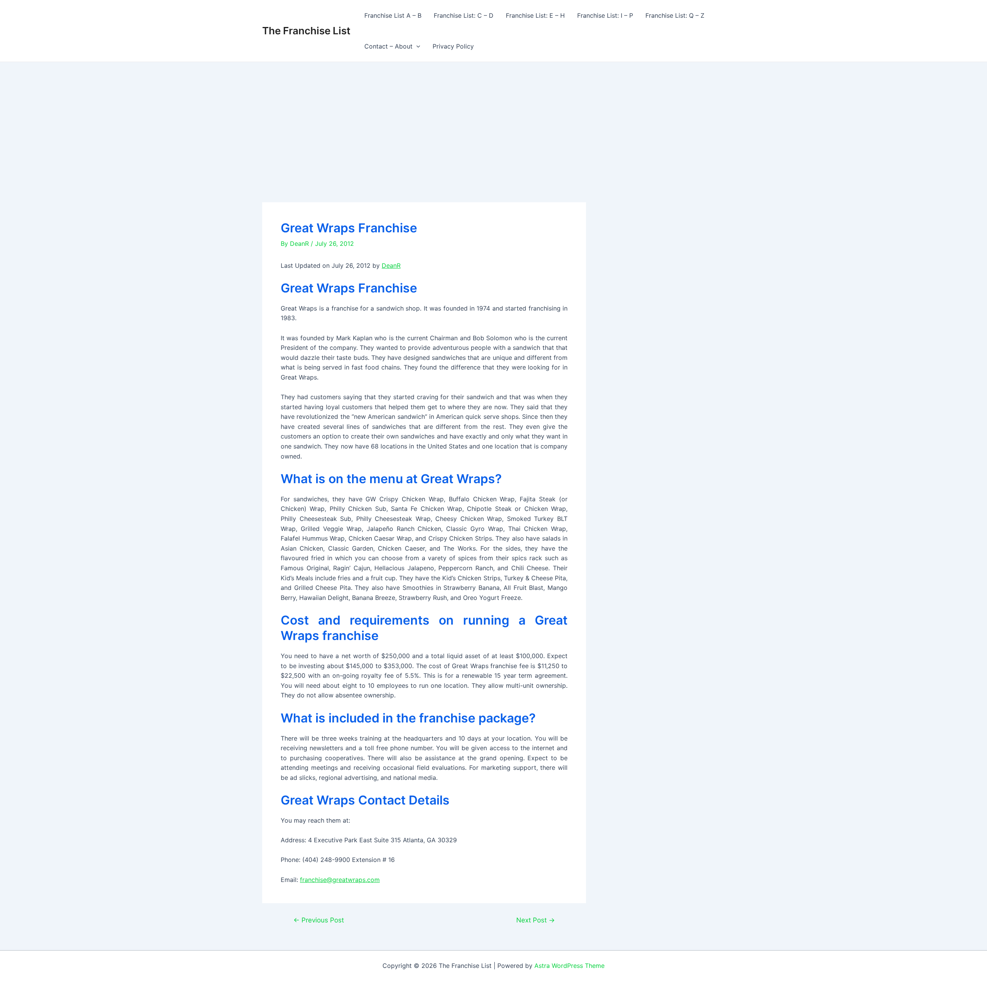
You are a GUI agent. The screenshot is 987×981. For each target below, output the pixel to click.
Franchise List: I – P (605, 15)
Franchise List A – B (392, 15)
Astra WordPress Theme (569, 965)
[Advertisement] (493, 120)
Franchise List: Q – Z (674, 15)
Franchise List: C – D (464, 15)
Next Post (535, 920)
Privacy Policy (453, 46)
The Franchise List (306, 31)
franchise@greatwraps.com (340, 880)
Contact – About (388, 46)
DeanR (391, 265)
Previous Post (318, 920)
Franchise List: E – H (535, 15)
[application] (416, 46)
